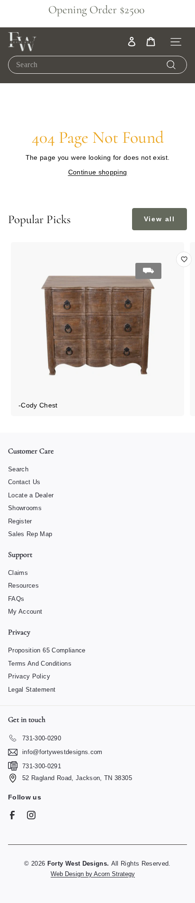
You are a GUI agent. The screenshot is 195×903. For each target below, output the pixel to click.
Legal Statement (31, 689)
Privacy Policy (29, 676)
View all (159, 219)
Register (20, 521)
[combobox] (97, 64)
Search (18, 469)
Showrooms (25, 508)
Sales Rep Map (30, 534)
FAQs (16, 598)
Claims (18, 572)
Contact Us (24, 482)
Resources (23, 585)
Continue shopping (97, 172)
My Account (25, 611)
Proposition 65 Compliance (47, 650)
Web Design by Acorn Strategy (93, 873)
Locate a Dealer (30, 495)
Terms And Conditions (39, 663)
